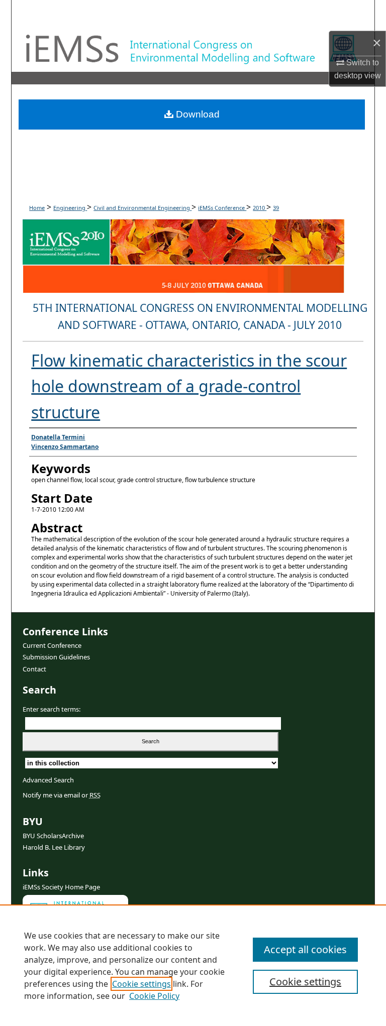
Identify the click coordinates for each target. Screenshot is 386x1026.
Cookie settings (141, 983)
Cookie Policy (154, 995)
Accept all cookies (305, 949)
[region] (193, 965)
